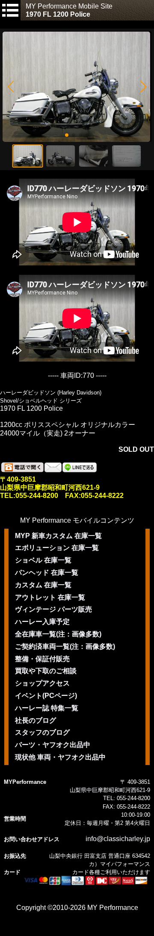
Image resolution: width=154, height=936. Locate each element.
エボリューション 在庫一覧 (57, 547)
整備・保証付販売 (42, 658)
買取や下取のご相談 (46, 670)
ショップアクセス (42, 683)
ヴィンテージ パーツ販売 (53, 609)
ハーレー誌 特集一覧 (46, 708)
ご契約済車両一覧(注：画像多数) (65, 646)
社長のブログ (35, 720)
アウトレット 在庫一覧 (50, 597)
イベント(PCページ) (46, 695)
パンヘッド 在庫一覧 (46, 572)
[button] (10, 87)
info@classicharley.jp (118, 838)
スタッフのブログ (42, 732)
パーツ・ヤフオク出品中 (52, 744)
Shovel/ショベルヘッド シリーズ (41, 400)
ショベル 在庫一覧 (43, 560)
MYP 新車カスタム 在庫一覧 (58, 535)
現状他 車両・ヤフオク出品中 (60, 757)
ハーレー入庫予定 (42, 621)
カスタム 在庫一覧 (43, 585)
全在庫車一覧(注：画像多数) (58, 634)
